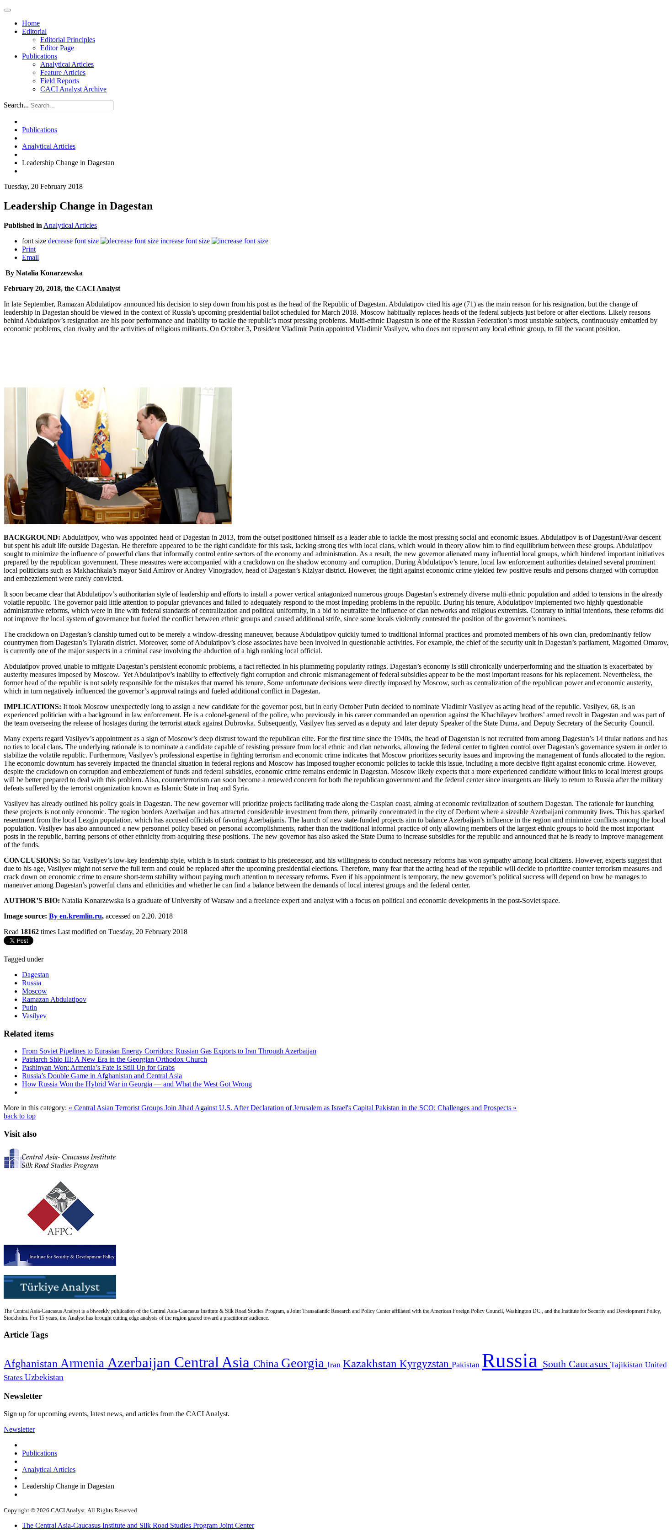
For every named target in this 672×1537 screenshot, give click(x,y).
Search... (16, 105)
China (267, 1364)
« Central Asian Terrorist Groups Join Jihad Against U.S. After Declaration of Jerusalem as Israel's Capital (222, 1108)
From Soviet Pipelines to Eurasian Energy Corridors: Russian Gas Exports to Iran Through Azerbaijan (169, 1051)
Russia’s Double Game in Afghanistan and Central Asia (102, 1076)
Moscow (34, 991)
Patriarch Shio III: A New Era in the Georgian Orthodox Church (114, 1059)
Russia (31, 983)
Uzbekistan (44, 1377)
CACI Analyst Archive (73, 89)
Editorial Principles (67, 39)
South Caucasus (576, 1364)
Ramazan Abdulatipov (54, 999)
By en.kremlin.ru (75, 916)
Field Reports (59, 81)
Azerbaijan (140, 1362)
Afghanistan (32, 1364)
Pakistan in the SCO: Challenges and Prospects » (446, 1108)
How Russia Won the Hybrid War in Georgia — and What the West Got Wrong (137, 1084)
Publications (39, 56)
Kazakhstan (371, 1363)
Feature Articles (62, 72)
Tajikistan (627, 1364)
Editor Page (57, 48)
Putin (29, 1007)
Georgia (304, 1362)
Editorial (34, 31)
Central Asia (213, 1362)
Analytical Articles (67, 64)
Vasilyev (34, 1016)
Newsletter (19, 1429)
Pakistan (467, 1364)
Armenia (83, 1363)
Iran (335, 1364)
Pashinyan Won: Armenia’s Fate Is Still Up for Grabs (98, 1067)
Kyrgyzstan (426, 1364)
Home (31, 23)
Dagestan (35, 974)
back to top (20, 1116)
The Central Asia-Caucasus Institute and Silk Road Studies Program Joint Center (138, 1525)
